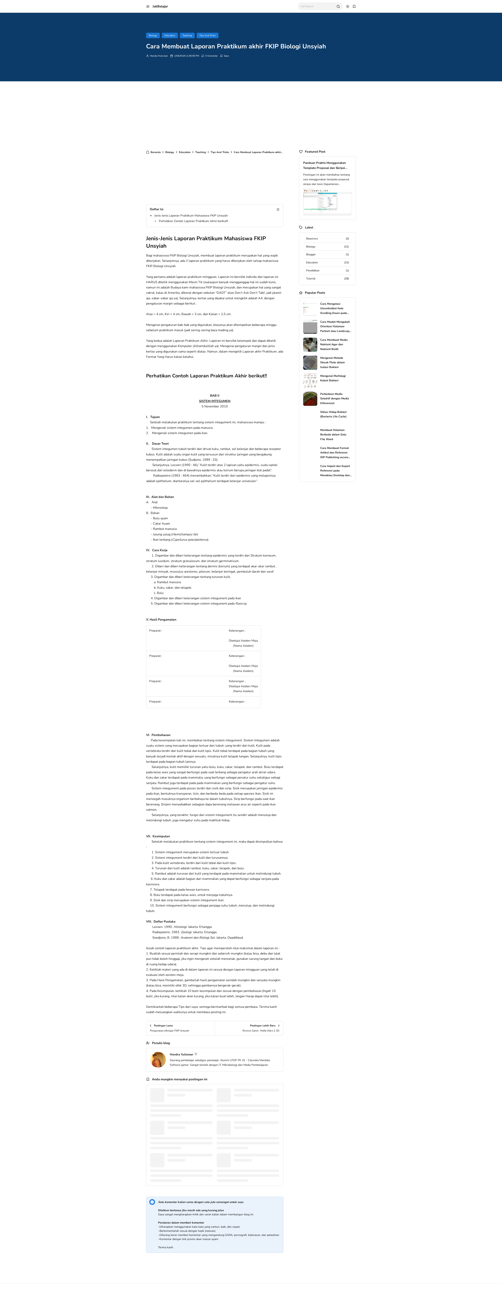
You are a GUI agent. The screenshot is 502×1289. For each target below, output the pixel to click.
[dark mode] (347, 6)
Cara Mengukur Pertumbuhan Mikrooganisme (186, 1125)
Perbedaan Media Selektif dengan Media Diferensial (334, 398)
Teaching (187, 35)
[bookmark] (354, 6)
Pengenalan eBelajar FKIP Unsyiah (189, 1090)
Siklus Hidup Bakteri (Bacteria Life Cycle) (333, 414)
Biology (153, 35)
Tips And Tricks (207, 35)
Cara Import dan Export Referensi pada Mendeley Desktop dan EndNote (335, 471)
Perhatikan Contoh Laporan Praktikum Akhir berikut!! (193, 221)
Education (170, 35)
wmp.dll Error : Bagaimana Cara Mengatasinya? (254, 1093)
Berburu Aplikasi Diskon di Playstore (184, 1158)
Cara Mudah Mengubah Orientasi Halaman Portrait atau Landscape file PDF (335, 327)
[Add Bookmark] (224, 55)
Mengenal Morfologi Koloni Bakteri (333, 378)
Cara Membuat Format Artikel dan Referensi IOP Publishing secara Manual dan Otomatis (334, 453)
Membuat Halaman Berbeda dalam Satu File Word (333, 434)
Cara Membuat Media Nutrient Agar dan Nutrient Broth (334, 344)
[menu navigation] (148, 6)
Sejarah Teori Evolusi (247, 1123)
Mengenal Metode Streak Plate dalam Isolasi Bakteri (332, 362)
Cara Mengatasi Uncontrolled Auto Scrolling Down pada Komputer (333, 308)
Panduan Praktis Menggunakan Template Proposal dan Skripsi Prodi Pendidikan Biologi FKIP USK (327, 165)
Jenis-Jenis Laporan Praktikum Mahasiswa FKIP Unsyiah (191, 216)
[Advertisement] (251, 114)
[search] (338, 6)
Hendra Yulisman (159, 55)
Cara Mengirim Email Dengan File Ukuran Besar (255, 1158)
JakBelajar (160, 6)
